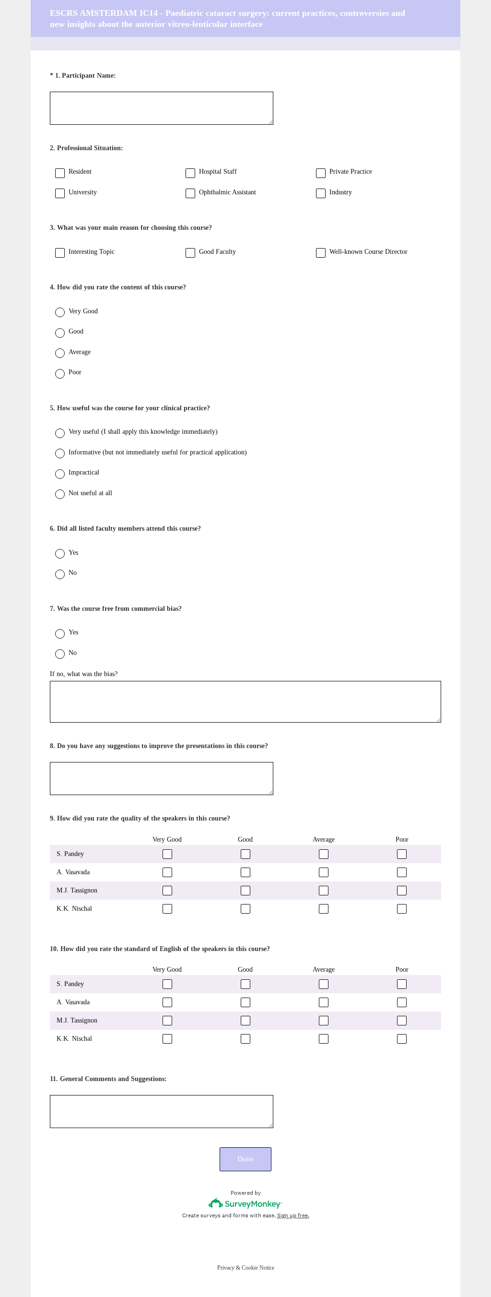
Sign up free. (293, 1215)
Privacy (225, 1267)
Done (245, 1159)
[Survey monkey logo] (245, 1203)
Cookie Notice (258, 1267)
